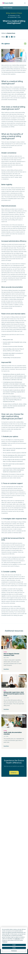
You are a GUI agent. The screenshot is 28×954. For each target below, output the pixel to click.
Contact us (14, 772)
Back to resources (7, 7)
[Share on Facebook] (12, 37)
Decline (14, 947)
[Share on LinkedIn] (7, 37)
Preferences (14, 950)
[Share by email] (14, 37)
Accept (14, 944)
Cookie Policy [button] (17, 938)
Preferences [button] (4, 941)
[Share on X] (9, 37)
